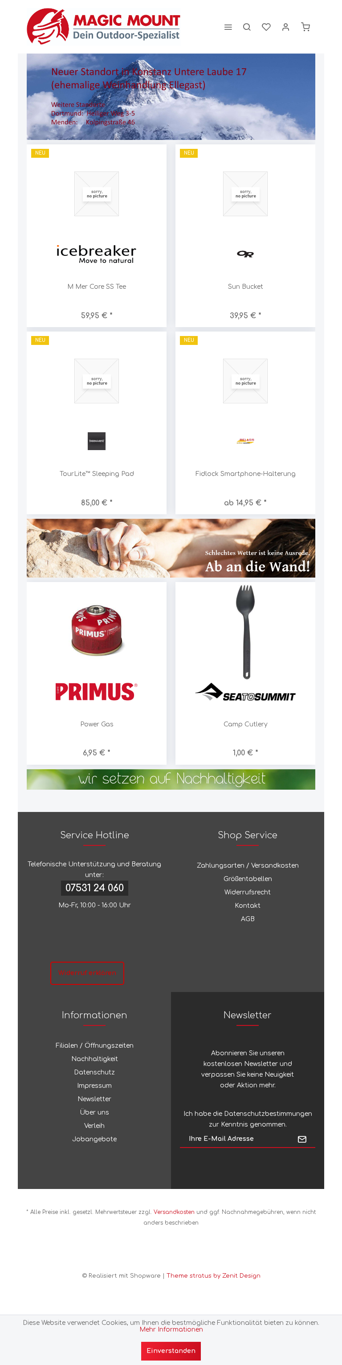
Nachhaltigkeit (94, 1059)
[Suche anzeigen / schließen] (247, 27)
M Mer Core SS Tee (96, 286)
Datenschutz (94, 1072)
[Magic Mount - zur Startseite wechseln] (104, 27)
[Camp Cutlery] (245, 631)
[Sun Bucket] (245, 193)
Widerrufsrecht (247, 892)
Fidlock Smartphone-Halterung (245, 474)
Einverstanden (171, 1351)
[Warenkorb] (305, 27)
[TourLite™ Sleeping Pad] (97, 381)
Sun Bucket (245, 286)
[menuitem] (228, 27)
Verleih (94, 1126)
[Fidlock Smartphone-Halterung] (245, 381)
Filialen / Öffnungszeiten (95, 1045)
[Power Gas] (97, 631)
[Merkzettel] (266, 27)
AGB (248, 919)
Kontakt (248, 905)
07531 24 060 (94, 888)
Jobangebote (94, 1139)
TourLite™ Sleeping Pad (97, 474)
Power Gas (97, 724)
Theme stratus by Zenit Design (214, 1276)
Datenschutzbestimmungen (268, 1114)
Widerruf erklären (87, 973)
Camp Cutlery (246, 724)
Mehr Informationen (171, 1329)
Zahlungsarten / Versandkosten (248, 865)
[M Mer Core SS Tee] (97, 193)
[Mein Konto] (286, 27)
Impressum (94, 1085)
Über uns (94, 1112)
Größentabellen (248, 879)
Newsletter (94, 1099)
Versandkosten (174, 1212)
